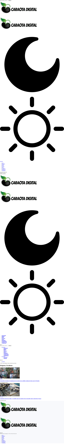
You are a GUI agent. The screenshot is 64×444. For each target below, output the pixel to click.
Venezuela (1, 396)
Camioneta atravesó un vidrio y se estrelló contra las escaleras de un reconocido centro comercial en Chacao (20, 398)
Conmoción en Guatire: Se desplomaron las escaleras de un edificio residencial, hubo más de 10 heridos (19, 380)
